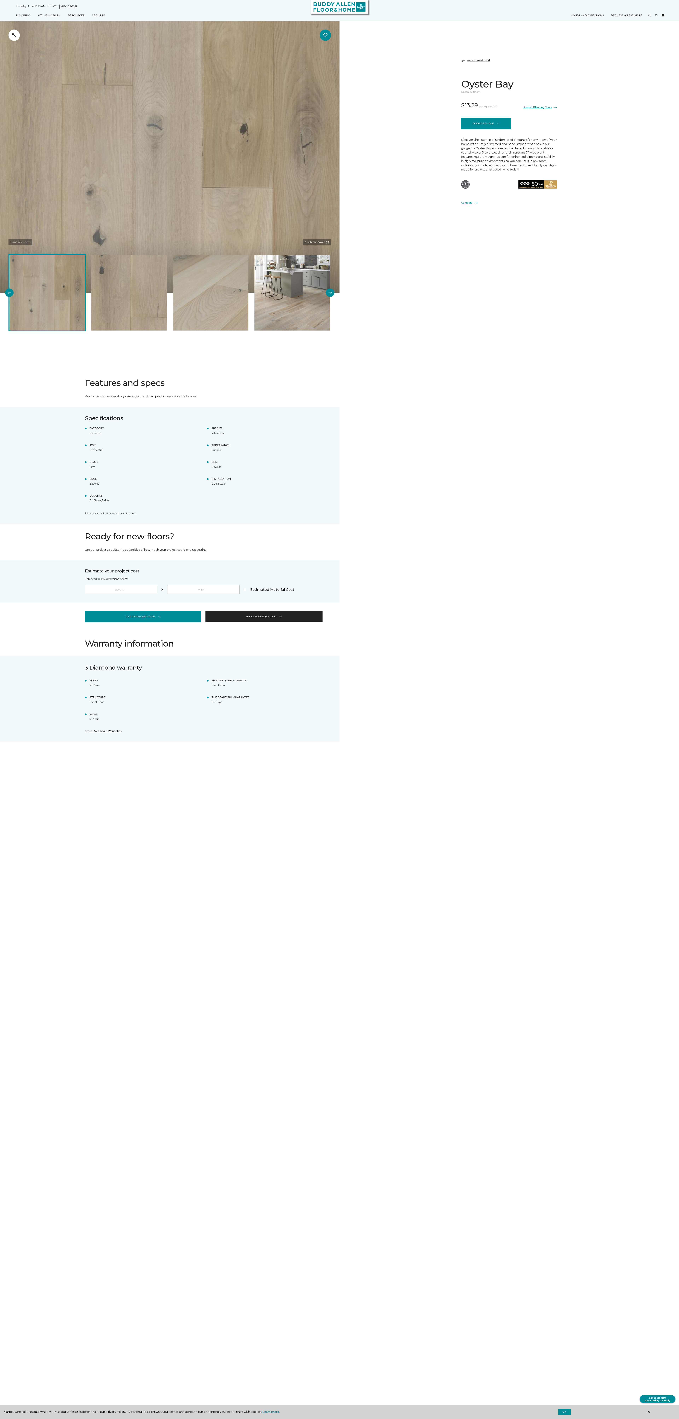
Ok (564, 1411)
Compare (466, 202)
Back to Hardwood (478, 60)
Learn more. (271, 1412)
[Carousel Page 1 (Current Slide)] (47, 292)
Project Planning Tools (537, 107)
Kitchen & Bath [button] (48, 15)
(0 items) (663, 15)
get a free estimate (140, 616)
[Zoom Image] (14, 35)
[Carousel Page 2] (129, 292)
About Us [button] (99, 15)
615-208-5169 (69, 6)
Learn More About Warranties (103, 731)
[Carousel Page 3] (210, 292)
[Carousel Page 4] (292, 292)
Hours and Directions (587, 15)
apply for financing (261, 616)
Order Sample (483, 123)
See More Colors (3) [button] (317, 242)
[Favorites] (656, 15)
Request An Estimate (626, 15)
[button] (649, 15)
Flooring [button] (23, 15)
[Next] (330, 292)
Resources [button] (76, 15)
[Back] (9, 292)
